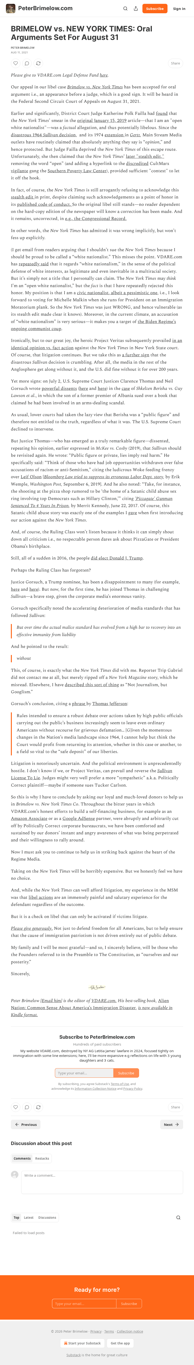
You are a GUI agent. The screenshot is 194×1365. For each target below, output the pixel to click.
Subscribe (155, 8)
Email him (51, 1000)
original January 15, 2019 (102, 120)
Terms (109, 1331)
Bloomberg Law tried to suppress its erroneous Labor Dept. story (103, 477)
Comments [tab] (22, 1158)
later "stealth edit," (145, 156)
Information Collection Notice (95, 1088)
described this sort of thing (92, 684)
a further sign (135, 355)
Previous (29, 1124)
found (162, 113)
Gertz (135, 135)
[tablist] (31, 1158)
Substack (73, 1355)
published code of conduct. (44, 204)
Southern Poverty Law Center (77, 171)
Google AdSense (78, 818)
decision (67, 135)
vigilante (19, 171)
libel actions (41, 897)
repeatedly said (34, 264)
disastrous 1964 (27, 135)
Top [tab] (16, 1217)
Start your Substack (84, 1343)
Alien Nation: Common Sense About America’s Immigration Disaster (90, 1004)
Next (168, 1124)
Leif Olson (31, 477)
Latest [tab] (29, 1217)
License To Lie (25, 778)
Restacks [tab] (42, 1158)
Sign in (179, 8)
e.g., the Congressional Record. (96, 218)
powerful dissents (59, 388)
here (104, 75)
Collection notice (130, 1331)
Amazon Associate (29, 818)
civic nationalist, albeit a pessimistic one (117, 292)
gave (132, 512)
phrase (79, 703)
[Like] (15, 63)
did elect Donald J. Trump (117, 558)
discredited (137, 163)
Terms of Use (120, 1084)
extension (115, 135)
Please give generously (31, 928)
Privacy (95, 1331)
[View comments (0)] (27, 63)
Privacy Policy (132, 1088)
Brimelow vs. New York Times (95, 87)
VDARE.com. (104, 1000)
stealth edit (23, 197)
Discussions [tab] (47, 1217)
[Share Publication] (136, 8)
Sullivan (50, 135)
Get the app (120, 1343)
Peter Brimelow (23, 47)
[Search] (125, 8)
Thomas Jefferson (109, 703)
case (126, 388)
